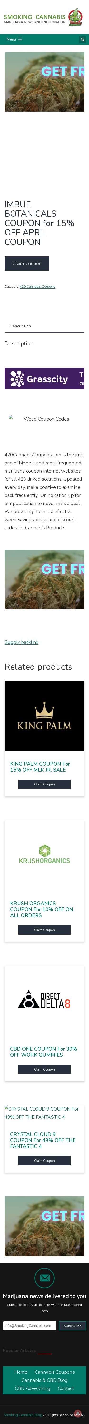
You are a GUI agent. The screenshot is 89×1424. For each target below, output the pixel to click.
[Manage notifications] (78, 1413)
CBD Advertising (32, 1388)
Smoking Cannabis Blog (23, 1415)
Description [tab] (20, 326)
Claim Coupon (27, 263)
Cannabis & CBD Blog (45, 1380)
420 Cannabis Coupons (37, 286)
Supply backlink (21, 642)
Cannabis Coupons (55, 1372)
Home (20, 1372)
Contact (66, 1388)
